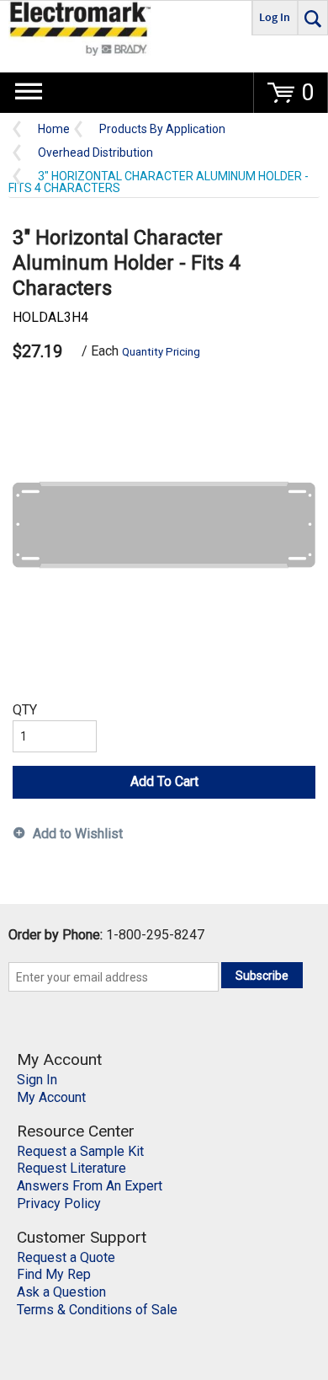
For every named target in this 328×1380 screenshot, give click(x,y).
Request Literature (71, 1168)
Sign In (37, 1080)
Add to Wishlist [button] (78, 834)
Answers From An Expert (89, 1186)
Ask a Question (61, 1292)
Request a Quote (66, 1257)
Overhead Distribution (95, 153)
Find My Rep (54, 1274)
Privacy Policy (59, 1203)
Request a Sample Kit (80, 1151)
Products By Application (162, 129)
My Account (51, 1097)
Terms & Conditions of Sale (97, 1310)
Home (54, 129)
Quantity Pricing (161, 351)
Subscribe (261, 975)
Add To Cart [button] (164, 781)
